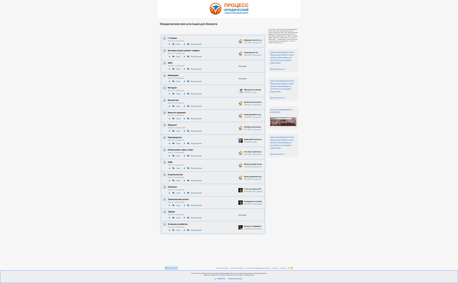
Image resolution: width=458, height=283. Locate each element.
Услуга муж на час (251, 52)
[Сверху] (288, 268)
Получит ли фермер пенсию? (255, 226)
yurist (254, 92)
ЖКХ (170, 63)
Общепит (172, 125)
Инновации (173, 75)
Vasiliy (254, 142)
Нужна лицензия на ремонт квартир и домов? (263, 176)
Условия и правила (237, 268)
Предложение (196, 44)
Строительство (175, 175)
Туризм (171, 212)
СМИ (170, 162)
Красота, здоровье (177, 113)
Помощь (275, 268)
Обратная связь (222, 268)
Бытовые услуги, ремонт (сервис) (184, 51)
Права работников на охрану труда (258, 139)
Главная (283, 268)
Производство (175, 137)
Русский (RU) (172, 268)
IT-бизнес (172, 38)
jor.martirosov (257, 229)
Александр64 (257, 191)
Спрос (178, 44)
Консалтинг (173, 100)
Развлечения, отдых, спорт (180, 150)
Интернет (172, 88)
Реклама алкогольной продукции (257, 127)
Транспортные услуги (178, 199)
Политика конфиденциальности (258, 268)
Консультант (257, 43)
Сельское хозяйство (177, 224)
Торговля (172, 187)
